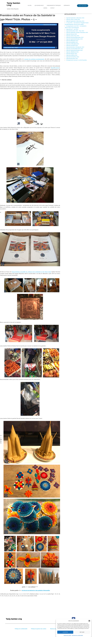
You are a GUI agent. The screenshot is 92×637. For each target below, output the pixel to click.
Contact (52, 8)
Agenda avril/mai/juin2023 (72, 43)
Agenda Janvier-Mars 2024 (72, 35)
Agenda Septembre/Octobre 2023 (74, 39)
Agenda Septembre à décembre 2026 (75, 17)
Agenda (45, 8)
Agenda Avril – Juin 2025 (72, 29)
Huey (52, 67)
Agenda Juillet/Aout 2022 (72, 52)
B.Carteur (56, 67)
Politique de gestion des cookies (38, 628)
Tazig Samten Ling (13, 4)
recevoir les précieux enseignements (34, 59)
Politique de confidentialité (21, 628)
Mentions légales (54, 628)
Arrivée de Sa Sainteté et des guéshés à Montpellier (36, 590)
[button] (89, 620)
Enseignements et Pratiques (54, 5)
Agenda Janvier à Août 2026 (73, 19)
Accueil (30, 5)
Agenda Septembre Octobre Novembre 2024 (77, 32)
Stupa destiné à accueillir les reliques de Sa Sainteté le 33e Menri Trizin (31, 271)
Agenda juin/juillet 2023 (72, 42)
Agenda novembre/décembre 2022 (74, 48)
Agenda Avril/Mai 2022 (71, 55)
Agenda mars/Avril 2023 (72, 45)
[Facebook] (73, 619)
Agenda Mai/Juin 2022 (71, 53)
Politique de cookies (67, 635)
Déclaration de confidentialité (77, 635)
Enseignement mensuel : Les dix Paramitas (76, 60)
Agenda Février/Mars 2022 (72, 56)
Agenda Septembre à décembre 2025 (75, 21)
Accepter (65, 632)
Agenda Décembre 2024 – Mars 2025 (75, 30)
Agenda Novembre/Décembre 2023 (74, 37)
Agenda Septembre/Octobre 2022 (74, 50)
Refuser (82, 632)
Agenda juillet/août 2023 (72, 40)
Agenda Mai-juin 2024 (71, 34)
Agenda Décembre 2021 (72, 58)
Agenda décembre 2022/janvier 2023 (75, 47)
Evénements (67, 5)
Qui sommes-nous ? (39, 5)
